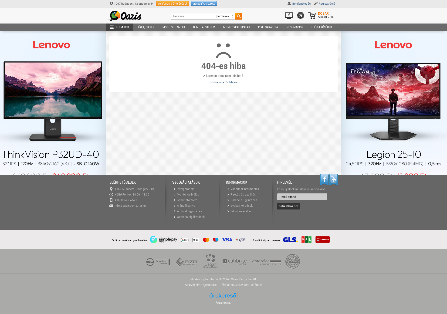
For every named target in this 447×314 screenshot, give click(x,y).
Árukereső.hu (223, 302)
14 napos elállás (241, 211)
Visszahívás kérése (204, 3)
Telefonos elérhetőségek (172, 3)
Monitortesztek (174, 27)
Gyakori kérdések (241, 205)
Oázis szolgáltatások (191, 217)
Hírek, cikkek (145, 27)
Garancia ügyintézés (243, 200)
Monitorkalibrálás (236, 27)
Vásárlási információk (244, 189)
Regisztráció (327, 3)
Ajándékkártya (186, 205)
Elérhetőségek (322, 27)
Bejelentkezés (301, 3)
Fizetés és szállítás (243, 194)
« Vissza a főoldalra (223, 82)
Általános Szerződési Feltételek (241, 285)
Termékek (122, 27)
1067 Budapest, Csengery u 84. (134, 3)
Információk (294, 27)
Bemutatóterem (204, 27)
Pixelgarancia (268, 27)
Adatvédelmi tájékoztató (201, 285)
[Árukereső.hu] (223, 297)
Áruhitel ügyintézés (189, 211)
